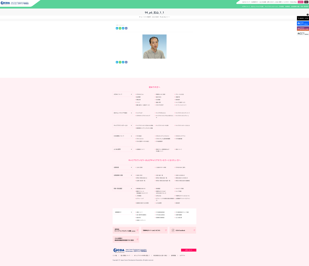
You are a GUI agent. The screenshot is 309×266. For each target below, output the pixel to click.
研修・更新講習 (304, 6)
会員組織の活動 (295, 6)
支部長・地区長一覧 (140, 180)
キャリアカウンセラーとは (271, 6)
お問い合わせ (270, 2)
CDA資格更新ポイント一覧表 (182, 212)
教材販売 (178, 99)
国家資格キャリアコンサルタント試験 (144, 128)
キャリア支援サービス (180, 102)
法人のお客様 (263, 2)
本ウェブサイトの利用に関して (142, 255)
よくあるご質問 (278, 2)
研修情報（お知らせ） (141, 188)
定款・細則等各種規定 (141, 214)
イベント (138, 102)
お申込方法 (158, 195)
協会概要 (138, 97)
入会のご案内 (139, 167)
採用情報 (173, 255)
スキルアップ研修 (180, 188)
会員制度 (287, 6)
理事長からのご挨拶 (160, 94)
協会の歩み (158, 97)
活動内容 (178, 97)
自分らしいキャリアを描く (257, 6)
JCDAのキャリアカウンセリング (143, 115)
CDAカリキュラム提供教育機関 (163, 138)
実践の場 (138, 217)
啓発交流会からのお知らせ (182, 177)
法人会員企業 (179, 217)
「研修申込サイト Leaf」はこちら (183, 195)
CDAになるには (139, 138)
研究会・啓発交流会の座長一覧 (163, 180)
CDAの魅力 (139, 135)
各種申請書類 (179, 214)
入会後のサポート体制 (161, 167)
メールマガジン (285, 2)
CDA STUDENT (160, 105)
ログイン (301, 2)
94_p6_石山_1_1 (164, 16)
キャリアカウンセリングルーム (182, 115)
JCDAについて (246, 6)
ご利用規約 (138, 195)
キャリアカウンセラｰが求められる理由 (144, 125)
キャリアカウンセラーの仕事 (162, 125)
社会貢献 (158, 99)
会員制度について (140, 149)
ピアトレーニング (140, 198)
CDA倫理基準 (159, 141)
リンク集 (115, 255)
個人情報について (125, 255)
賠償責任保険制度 (160, 217)
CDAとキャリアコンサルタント (162, 135)
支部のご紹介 (139, 175)
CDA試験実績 (179, 138)
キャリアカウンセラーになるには (183, 125)
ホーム (140, 16)
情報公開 (138, 99)
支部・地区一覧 (159, 175)
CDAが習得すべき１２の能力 (142, 141)
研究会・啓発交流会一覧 (161, 177)
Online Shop (293, 2)
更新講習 (158, 188)
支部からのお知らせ (180, 175)
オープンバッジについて (181, 105)
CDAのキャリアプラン (180, 135)
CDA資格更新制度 (160, 212)
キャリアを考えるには (161, 112)
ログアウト (182, 255)
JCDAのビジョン (140, 94)
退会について (179, 149)
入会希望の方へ (255, 2)
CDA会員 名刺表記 (160, 214)
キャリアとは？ (139, 112)
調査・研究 (158, 102)
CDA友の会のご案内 (180, 167)
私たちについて (246, 2)
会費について (139, 212)
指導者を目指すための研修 (142, 203)
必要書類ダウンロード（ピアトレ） (183, 198)
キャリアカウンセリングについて (183, 112)
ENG (306, 2)
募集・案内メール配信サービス (143, 105)
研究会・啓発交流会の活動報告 (183, 180)
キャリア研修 (178, 191)
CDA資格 (281, 6)
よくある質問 (159, 203)
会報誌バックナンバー (141, 220)
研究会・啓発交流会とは (141, 177)
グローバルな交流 (180, 94)
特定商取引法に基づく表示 (160, 255)
